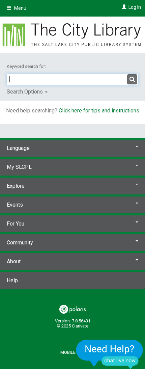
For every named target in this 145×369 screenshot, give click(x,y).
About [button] (14, 261)
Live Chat (109, 354)
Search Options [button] (25, 91)
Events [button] (15, 205)
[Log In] (123, 7)
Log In (134, 7)
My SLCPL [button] (19, 167)
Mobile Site (72, 352)
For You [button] (15, 223)
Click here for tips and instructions (99, 110)
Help (12, 280)
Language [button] (18, 148)
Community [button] (20, 242)
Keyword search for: (27, 66)
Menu (19, 8)
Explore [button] (16, 186)
